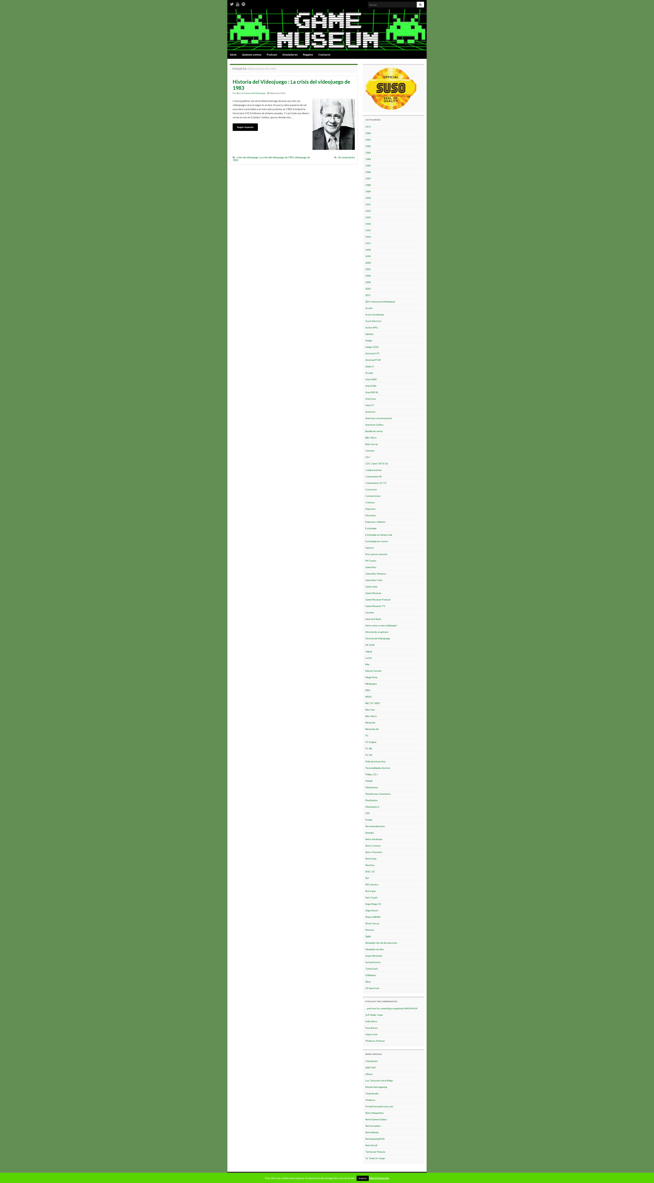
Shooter (369, 929)
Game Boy (370, 567)
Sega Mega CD (373, 903)
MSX (367, 690)
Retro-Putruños (373, 852)
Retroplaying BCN (374, 1138)
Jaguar (368, 651)
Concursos (371, 489)
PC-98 (368, 754)
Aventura (370, 411)
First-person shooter (376, 554)
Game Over (371, 1034)
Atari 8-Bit (370, 385)
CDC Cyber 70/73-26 (376, 463)
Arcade (369, 372)
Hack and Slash (373, 618)
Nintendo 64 (372, 729)
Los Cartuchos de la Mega (379, 1080)
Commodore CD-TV (375, 482)
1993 (368, 217)
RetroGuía (370, 858)
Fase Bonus (371, 1027)
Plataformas (371, 787)
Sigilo (368, 936)
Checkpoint (371, 1061)
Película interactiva (375, 761)
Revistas (370, 865)
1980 (368, 133)
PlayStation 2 (372, 806)
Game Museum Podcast (378, 599)
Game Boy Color (374, 580)
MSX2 (368, 696)
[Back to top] (646, 1175)
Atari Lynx (370, 398)
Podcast (272, 54)
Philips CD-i (371, 774)
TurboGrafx (371, 968)
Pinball (368, 780)
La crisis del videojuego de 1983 (277, 157)
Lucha (368, 657)
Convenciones (373, 495)
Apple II (369, 366)
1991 (368, 204)
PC (367, 735)
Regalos (308, 54)
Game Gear (371, 586)
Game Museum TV (375, 606)
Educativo (370, 515)
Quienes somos (251, 54)
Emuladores (290, 54)
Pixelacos (370, 1099)
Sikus (238, 93)
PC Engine (370, 742)
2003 (368, 275)
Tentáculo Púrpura (375, 1151)
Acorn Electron (373, 321)
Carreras (370, 450)
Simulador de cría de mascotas (381, 942)
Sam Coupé (371, 897)
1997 (368, 243)
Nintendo (370, 722)
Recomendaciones (375, 826)
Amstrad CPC (372, 353)
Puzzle (368, 819)
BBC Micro (371, 437)
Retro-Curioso (373, 845)
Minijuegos (371, 683)
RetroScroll (371, 1145)
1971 (368, 126)
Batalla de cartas (374, 431)
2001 (368, 269)
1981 (368, 139)
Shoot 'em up (372, 923)
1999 (368, 256)
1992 (368, 210)
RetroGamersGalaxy (376, 1119)
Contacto (324, 54)
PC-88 (368, 748)
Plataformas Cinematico (378, 793)
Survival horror (373, 962)
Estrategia (370, 528)
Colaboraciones (373, 470)
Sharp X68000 (372, 916)
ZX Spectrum (372, 988)
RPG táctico (371, 884)
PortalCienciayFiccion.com (379, 1106)
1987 (368, 178)
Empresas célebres (375, 521)
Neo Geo (370, 709)
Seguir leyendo (245, 127)
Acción (369, 308)
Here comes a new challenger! (381, 625)
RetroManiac (372, 1132)
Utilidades (370, 975)
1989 (368, 191)
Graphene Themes (254, 1179)
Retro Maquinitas (374, 1112)
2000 (368, 262)
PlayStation (371, 800)
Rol (367, 878)
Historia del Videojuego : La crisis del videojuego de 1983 (291, 85)
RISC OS (370, 871)
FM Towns (370, 560)
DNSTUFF (370, 1067)
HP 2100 (370, 644)
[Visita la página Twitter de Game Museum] (232, 3)
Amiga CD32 (372, 346)
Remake (369, 832)
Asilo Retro (371, 1021)
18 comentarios (346, 157)
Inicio (233, 54)
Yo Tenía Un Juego (375, 1158)
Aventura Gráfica (374, 424)
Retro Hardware (373, 839)
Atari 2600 (371, 379)
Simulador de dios (374, 949)
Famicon (369, 547)
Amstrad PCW (373, 359)
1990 (368, 198)
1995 (368, 230)
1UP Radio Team (374, 1014)
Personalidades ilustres (377, 767)
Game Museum (373, 593)
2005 (368, 288)
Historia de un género (376, 631)
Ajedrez (369, 334)
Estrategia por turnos (376, 541)
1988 (368, 185)
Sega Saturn (371, 910)
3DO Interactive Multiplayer (380, 301)
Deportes (370, 508)
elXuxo (369, 1074)
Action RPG (371, 327)
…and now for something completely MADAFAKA (391, 1008)
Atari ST (369, 405)
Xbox (368, 981)
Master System (373, 670)
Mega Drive (371, 677)
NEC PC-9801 (372, 703)
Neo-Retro (371, 716)
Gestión (369, 612)
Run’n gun (370, 891)
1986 (368, 172)
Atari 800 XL (371, 392)
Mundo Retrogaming (376, 1087)
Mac (367, 664)
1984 (368, 159)
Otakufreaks (372, 1093)
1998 (368, 249)
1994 (368, 223)
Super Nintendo (373, 955)
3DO (367, 295)
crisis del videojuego (248, 157)
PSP (367, 813)
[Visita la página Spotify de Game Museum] (243, 3)
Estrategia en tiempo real (378, 534)
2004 (368, 282)
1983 (368, 152)
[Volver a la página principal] (327, 29)
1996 (368, 236)
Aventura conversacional (378, 418)
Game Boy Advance (375, 573)
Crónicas (370, 502)
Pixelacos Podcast (375, 1040)
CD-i (367, 457)
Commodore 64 (373, 476)
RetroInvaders (373, 1125)
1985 (368, 165)
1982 (368, 146)
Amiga (368, 340)
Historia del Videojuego (255, 93)
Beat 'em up (371, 444)
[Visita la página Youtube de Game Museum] (237, 3)
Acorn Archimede (374, 314)
